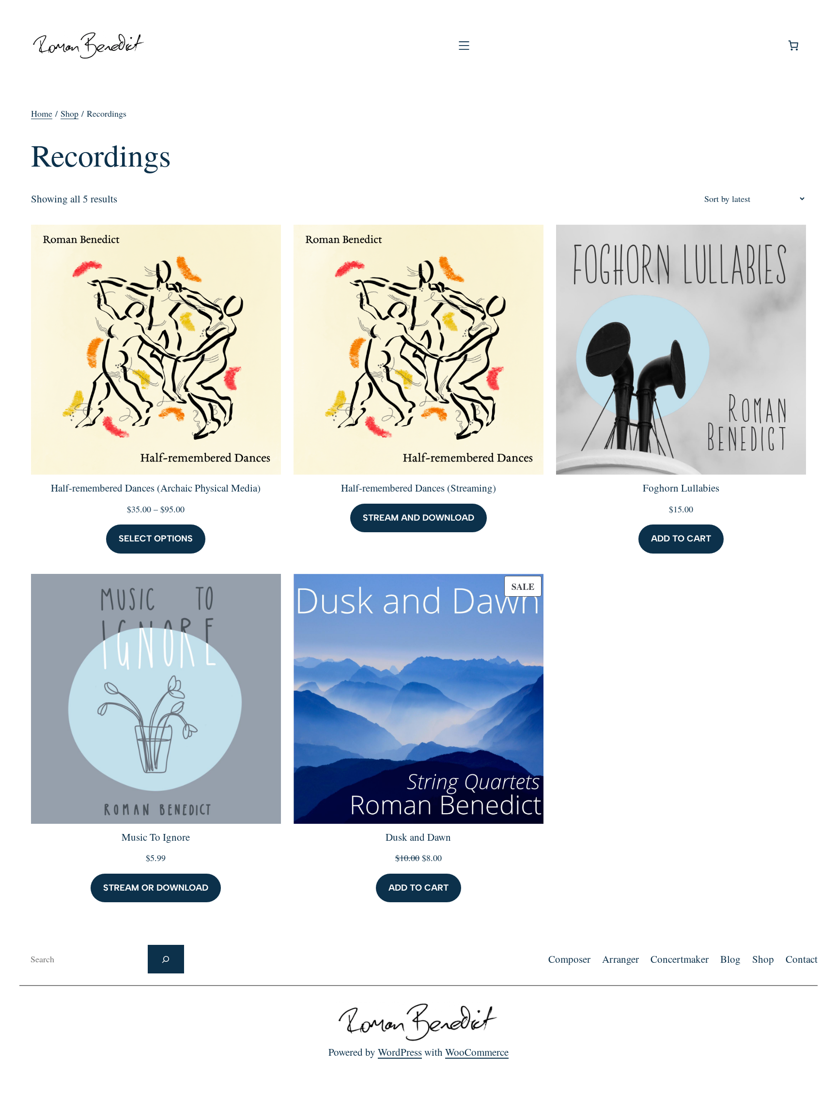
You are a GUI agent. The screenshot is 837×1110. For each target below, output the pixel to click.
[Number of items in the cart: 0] (793, 45)
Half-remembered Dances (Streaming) (418, 487)
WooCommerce (477, 1052)
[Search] (166, 959)
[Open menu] (464, 45)
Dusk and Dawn (418, 837)
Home (41, 113)
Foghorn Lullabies (681, 487)
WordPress (400, 1052)
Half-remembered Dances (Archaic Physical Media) (156, 487)
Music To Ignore (156, 837)
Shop (69, 113)
